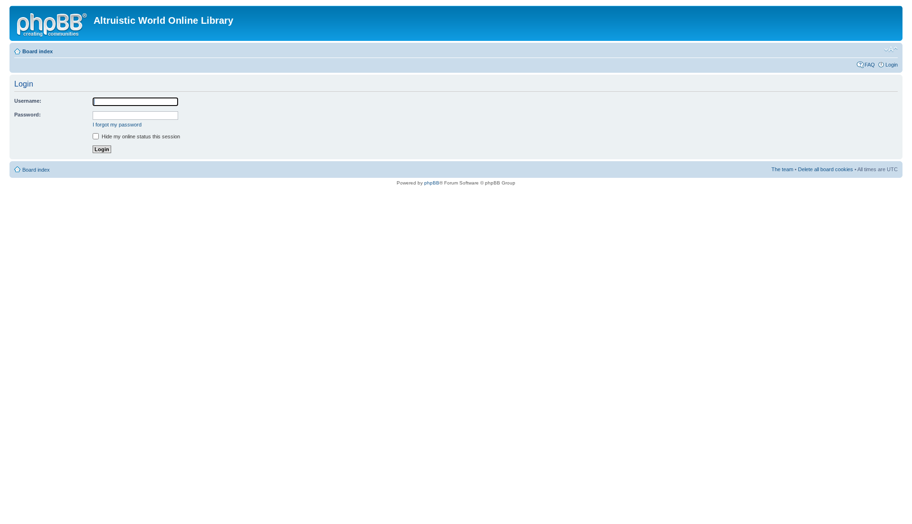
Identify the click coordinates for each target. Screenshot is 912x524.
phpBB (431, 182)
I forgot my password (117, 124)
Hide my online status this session (140, 136)
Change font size (891, 49)
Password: (27, 114)
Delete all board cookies (825, 169)
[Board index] (53, 23)
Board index (37, 51)
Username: (27, 101)
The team (782, 169)
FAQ (869, 65)
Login (891, 65)
